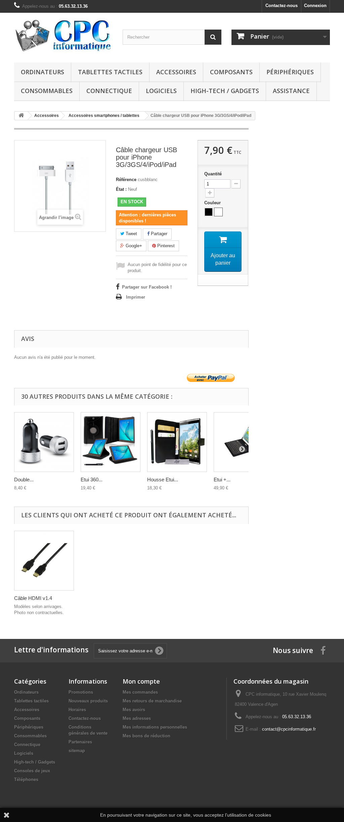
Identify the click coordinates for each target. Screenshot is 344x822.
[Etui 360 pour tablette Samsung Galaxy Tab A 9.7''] (110, 442)
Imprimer (135, 297)
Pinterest (165, 245)
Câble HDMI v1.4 (33, 598)
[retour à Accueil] (21, 116)
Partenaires (80, 741)
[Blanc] (218, 212)
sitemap (77, 750)
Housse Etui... (162, 479)
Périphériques (290, 72)
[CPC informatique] (63, 36)
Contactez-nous (281, 5)
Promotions (81, 692)
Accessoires (176, 72)
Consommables (47, 91)
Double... (24, 479)
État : (121, 189)
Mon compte (141, 681)
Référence (126, 179)
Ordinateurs (42, 72)
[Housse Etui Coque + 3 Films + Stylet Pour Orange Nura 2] (177, 442)
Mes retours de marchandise (152, 700)
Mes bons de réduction (146, 735)
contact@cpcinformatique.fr (289, 729)
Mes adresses (137, 718)
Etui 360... (91, 479)
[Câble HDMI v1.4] (44, 561)
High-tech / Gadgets (224, 91)
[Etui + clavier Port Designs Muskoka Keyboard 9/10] (243, 442)
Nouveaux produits (88, 700)
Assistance (291, 91)
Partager (158, 233)
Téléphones (26, 779)
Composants (231, 72)
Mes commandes (140, 692)
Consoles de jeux (32, 770)
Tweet (130, 233)
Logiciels (161, 91)
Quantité (213, 173)
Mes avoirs (134, 709)
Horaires (77, 709)
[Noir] (208, 212)
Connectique (109, 91)
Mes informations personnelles (155, 727)
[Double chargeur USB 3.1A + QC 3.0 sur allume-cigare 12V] (44, 442)
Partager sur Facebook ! (147, 287)
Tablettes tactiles (110, 72)
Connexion (315, 5)
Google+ (133, 245)
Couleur (213, 202)
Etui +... (222, 479)
